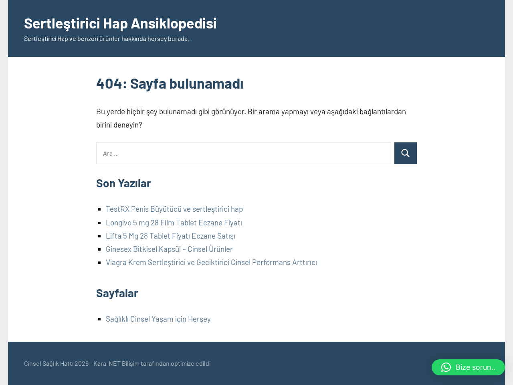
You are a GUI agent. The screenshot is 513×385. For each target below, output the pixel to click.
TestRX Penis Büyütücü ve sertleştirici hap (174, 208)
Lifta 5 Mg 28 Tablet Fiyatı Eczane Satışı (170, 235)
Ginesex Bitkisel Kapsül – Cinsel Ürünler (169, 248)
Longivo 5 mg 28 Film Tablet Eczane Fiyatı (174, 222)
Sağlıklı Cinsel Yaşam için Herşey (158, 318)
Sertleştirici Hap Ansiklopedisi (120, 22)
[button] (468, 367)
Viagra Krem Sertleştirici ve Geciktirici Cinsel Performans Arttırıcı (211, 262)
